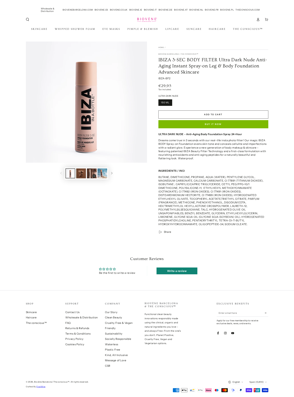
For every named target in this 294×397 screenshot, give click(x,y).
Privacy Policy (74, 339)
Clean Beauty (113, 317)
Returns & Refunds (77, 328)
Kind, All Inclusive (116, 355)
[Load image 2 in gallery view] (81, 173)
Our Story (111, 312)
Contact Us (72, 312)
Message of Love (115, 360)
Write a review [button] (177, 271)
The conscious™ (36, 323)
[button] (27, 19)
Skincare (31, 312)
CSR (107, 365)
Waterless (111, 344)
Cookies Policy (74, 344)
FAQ (68, 323)
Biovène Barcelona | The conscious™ (178, 54)
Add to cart (213, 114)
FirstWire (40, 386)
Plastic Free (112, 349)
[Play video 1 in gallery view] (92, 173)
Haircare (31, 317)
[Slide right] (111, 173)
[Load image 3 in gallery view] (102, 173)
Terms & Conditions (78, 333)
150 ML (165, 102)
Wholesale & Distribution (81, 317)
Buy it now (213, 124)
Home (161, 47)
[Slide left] (61, 173)
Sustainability (113, 333)
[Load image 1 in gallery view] (70, 173)
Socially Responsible (118, 339)
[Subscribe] (266, 313)
